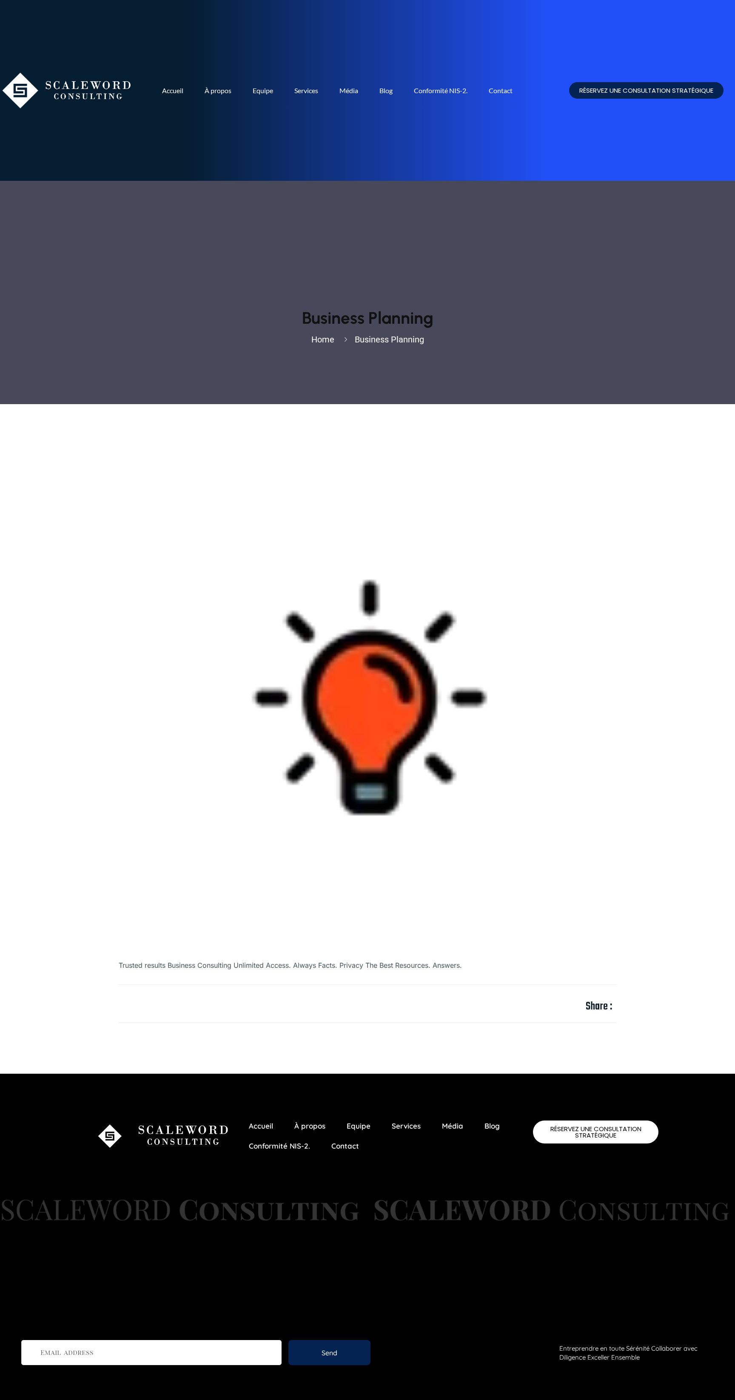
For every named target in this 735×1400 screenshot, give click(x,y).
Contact (501, 90)
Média (348, 90)
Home (325, 339)
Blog (386, 90)
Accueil (172, 90)
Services (306, 90)
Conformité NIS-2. (440, 90)
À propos (218, 90)
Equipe (263, 90)
